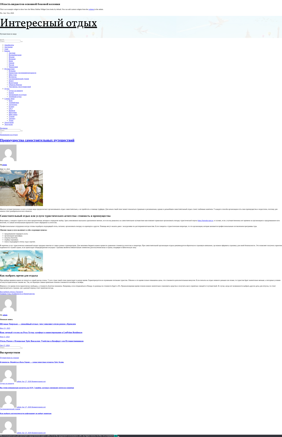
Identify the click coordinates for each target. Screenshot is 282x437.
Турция (11, 116)
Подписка (3, 128)
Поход (11, 81)
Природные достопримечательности (22, 73)
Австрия (12, 53)
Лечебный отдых (15, 97)
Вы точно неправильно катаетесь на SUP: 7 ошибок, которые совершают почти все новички (37, 388)
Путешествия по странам (9, 358)
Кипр (11, 61)
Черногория (13, 67)
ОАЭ (11, 108)
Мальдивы (13, 112)
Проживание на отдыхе (18, 95)
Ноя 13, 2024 (5, 337)
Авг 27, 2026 (27, 381)
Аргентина (13, 104)
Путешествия (9, 69)
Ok (116, 436)
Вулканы (12, 71)
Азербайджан (14, 103)
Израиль (12, 110)
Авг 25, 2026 (27, 433)
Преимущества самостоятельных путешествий (37, 140)
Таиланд (12, 118)
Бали (10, 101)
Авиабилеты (9, 45)
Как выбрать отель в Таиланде (11, 292)
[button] (1, 39)
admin (4, 165)
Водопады (13, 77)
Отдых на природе (16, 91)
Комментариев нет (39, 381)
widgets (91, 9)
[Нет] (118, 436)
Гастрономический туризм (19, 79)
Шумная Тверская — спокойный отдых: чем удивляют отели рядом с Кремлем (38, 324)
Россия (11, 65)
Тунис (11, 120)
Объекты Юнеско (15, 85)
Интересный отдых (48, 23)
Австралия (8, 47)
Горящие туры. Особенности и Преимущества (17, 294)
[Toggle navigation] (3, 39)
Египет (11, 106)
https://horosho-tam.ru (205, 220)
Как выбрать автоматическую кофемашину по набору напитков (25, 413)
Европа (7, 51)
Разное (11, 93)
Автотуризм (9, 122)
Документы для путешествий (20, 87)
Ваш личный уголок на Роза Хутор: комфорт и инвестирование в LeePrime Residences (41, 332)
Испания (12, 59)
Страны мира (9, 99)
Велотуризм (13, 83)
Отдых (6, 89)
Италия (11, 57)
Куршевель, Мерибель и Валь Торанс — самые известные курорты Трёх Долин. (32, 362)
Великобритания (15, 55)
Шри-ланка (13, 114)
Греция (11, 63)
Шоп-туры (13, 75)
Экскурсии (8, 124)
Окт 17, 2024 (5, 345)
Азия (6, 49)
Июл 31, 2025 (5, 328)
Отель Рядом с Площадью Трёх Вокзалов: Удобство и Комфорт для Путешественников (41, 341)
